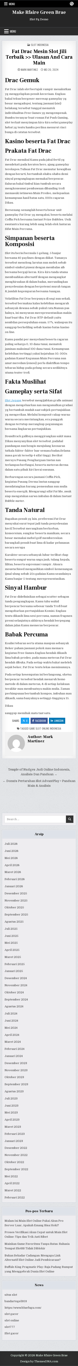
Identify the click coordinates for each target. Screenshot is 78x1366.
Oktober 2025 (14, 907)
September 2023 (16, 1084)
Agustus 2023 (14, 1091)
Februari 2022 (15, 1197)
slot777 (10, 1326)
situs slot (11, 1294)
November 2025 (16, 900)
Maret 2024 (13, 1041)
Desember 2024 (16, 978)
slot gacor (11, 1314)
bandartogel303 (16, 1301)
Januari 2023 (14, 1141)
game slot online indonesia (45, 728)
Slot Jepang (13, 400)
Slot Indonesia (40, 45)
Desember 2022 (16, 1147)
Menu (12, 4)
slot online (12, 1320)
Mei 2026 (11, 858)
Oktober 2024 (14, 992)
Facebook (40, 720)
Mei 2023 (11, 1112)
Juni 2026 (11, 851)
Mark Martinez (29, 69)
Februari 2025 (15, 964)
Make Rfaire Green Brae (39, 12)
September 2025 (16, 914)
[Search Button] (72, 4)
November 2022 (16, 1155)
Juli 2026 (11, 843)
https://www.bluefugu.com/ (23, 1307)
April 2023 (12, 1119)
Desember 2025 (16, 893)
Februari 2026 (15, 879)
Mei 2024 (11, 1027)
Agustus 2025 (14, 921)
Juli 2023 (11, 1098)
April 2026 (12, 865)
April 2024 (12, 1034)
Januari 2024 (14, 1056)
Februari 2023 (15, 1133)
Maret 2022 (13, 1190)
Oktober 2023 (14, 1077)
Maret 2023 (13, 1126)
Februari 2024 (14, 1048)
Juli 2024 (11, 1013)
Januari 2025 (14, 971)
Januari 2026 (14, 886)
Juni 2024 (11, 1020)
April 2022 (12, 1183)
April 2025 (12, 949)
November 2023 (16, 1070)
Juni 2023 (11, 1105)
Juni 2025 (11, 935)
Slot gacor (12, 1333)
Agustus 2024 (14, 1006)
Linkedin (58, 720)
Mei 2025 (11, 942)
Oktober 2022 (14, 1162)
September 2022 (16, 1169)
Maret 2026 (13, 872)
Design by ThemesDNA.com (39, 1361)
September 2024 (16, 999)
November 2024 (16, 985)
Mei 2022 (11, 1176)
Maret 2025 (13, 957)
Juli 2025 (11, 928)
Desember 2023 (16, 1063)
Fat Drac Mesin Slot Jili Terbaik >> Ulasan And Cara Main (39, 57)
